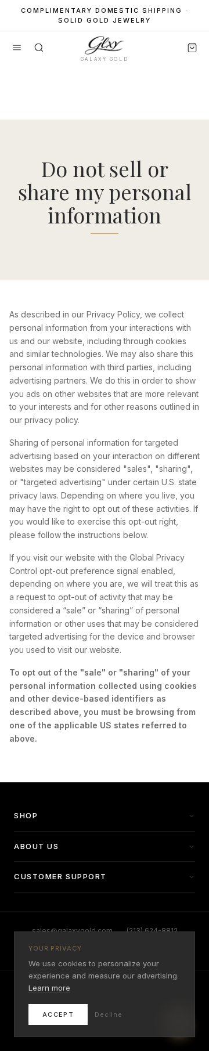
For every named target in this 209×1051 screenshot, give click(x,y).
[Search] (39, 47)
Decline (108, 1014)
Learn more (49, 987)
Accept (58, 1014)
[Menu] (17, 47)
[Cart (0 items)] (192, 47)
